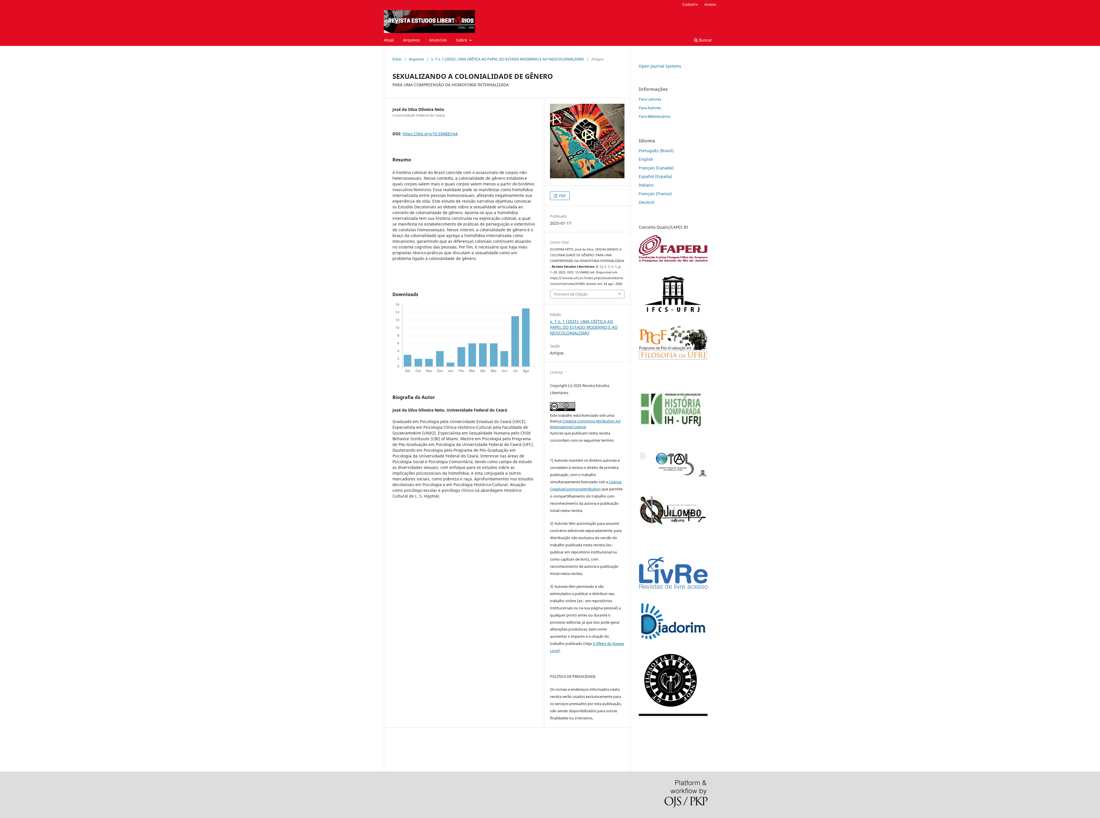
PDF (562, 195)
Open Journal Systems (660, 66)
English (646, 159)
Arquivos (411, 40)
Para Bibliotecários (654, 116)
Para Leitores (650, 99)
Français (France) (655, 193)
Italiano (646, 185)
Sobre (462, 40)
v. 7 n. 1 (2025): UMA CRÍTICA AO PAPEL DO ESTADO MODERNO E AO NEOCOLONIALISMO (507, 59)
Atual (389, 40)
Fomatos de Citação (571, 294)
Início (397, 59)
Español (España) (655, 176)
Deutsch (647, 202)
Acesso (710, 4)
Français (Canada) (656, 168)
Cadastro (690, 4)
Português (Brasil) (656, 150)
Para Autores (650, 107)
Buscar (705, 40)
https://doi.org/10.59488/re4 (430, 133)
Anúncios (438, 40)
